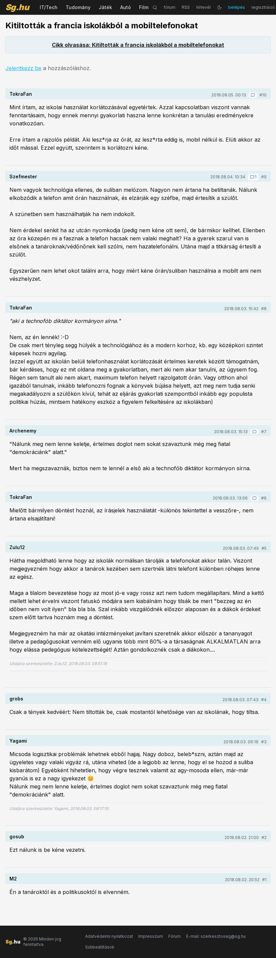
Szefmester (23, 176)
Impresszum (150, 936)
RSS (186, 7)
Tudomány (78, 7)
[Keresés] (154, 7)
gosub (16, 836)
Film (143, 7)
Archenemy (22, 430)
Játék (105, 7)
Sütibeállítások (99, 947)
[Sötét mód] (219, 7)
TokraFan (20, 94)
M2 (13, 878)
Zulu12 (17, 547)
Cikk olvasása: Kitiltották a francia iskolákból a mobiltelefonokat (138, 44)
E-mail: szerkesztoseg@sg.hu (216, 936)
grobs (16, 698)
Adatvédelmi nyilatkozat (109, 936)
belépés (236, 7)
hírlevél (203, 7)
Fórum (174, 936)
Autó (125, 7)
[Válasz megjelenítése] (253, 95)
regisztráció (263, 7)
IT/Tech (49, 7)
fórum (169, 7)
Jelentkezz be (23, 68)
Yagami (18, 741)
